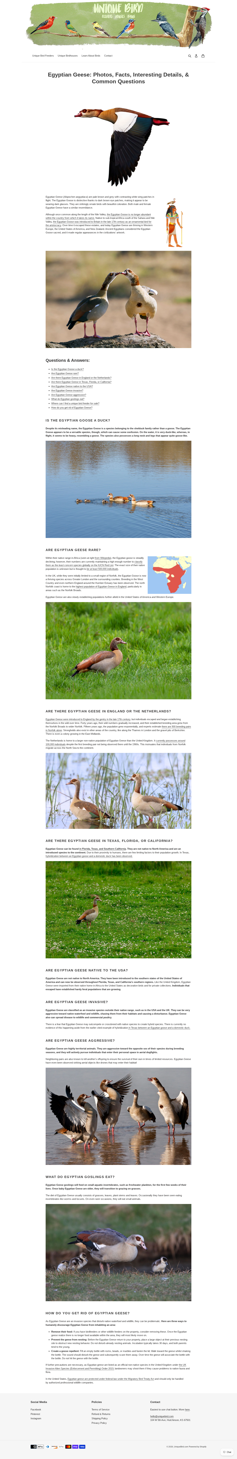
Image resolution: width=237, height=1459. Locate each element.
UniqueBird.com (181, 1447)
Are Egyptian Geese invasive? (67, 390)
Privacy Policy (99, 1423)
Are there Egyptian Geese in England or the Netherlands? (81, 377)
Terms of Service (100, 1409)
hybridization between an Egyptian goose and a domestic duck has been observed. (89, 856)
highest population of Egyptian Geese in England (101, 586)
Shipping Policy (100, 1418)
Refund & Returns (101, 1414)
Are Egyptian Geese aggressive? (68, 394)
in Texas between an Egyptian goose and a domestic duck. (159, 1027)
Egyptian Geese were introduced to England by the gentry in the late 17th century (88, 719)
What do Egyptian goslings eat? (67, 399)
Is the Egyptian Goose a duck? (67, 369)
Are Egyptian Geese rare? (65, 373)
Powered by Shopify (197, 1447)
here (187, 1409)
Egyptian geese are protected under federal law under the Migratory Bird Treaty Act (111, 1378)
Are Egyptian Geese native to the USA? (72, 386)
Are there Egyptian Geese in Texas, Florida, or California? (81, 381)
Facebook (36, 1409)
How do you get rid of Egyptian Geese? (71, 407)
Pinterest (35, 1414)
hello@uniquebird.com (162, 1416)
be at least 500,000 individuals (102, 569)
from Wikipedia (102, 558)
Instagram (36, 1418)
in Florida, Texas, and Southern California (102, 848)
